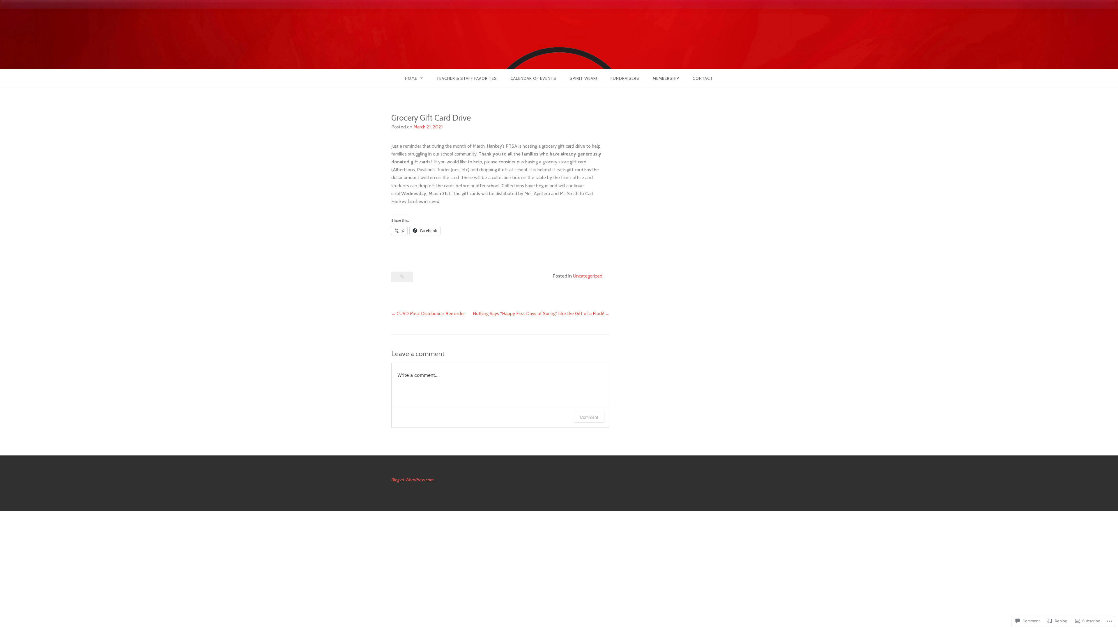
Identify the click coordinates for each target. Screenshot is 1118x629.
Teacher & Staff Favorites (466, 78)
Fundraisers (625, 78)
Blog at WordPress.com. (413, 480)
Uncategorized (587, 276)
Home (411, 78)
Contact (703, 78)
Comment (589, 417)
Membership (666, 78)
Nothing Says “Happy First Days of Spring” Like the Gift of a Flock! (538, 313)
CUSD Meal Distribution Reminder (431, 313)
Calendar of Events (533, 78)
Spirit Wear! (583, 78)
